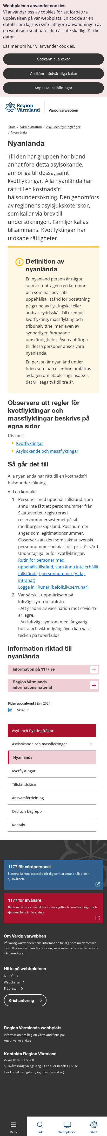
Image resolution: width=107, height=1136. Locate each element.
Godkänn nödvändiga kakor (53, 73)
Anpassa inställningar (53, 87)
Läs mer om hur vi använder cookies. (39, 46)
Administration (31, 127)
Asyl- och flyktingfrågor (63, 127)
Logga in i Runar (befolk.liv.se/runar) (53, 587)
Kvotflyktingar (29, 443)
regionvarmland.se (17, 1040)
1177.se (72, 1066)
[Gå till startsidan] (42, 112)
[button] (53, 669)
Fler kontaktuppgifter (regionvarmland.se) (34, 1072)
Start (12, 127)
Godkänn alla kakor (53, 59)
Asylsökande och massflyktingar (47, 451)
